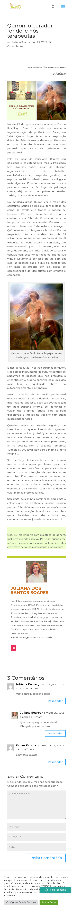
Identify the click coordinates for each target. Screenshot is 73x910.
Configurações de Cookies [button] (21, 902)
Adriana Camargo (28, 684)
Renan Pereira (26, 745)
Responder (55, 701)
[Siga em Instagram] (13, 648)
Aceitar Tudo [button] (49, 902)
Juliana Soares (21, 42)
